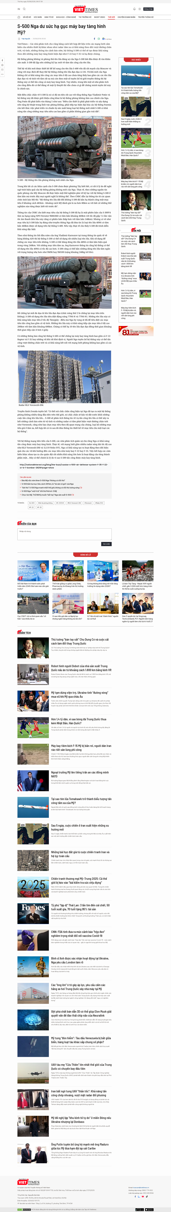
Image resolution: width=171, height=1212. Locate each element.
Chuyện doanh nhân (126, 17)
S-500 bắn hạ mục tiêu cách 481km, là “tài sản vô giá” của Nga (48, 484)
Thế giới (111, 17)
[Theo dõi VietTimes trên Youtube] (143, 1197)
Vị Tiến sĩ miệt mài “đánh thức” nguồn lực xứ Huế (102, 617)
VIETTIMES (85, 9)
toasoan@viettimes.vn (141, 1187)
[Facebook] (94, 39)
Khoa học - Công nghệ (66, 17)
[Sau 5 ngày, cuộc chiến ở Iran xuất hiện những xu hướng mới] (136, 107)
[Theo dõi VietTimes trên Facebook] (135, 1196)
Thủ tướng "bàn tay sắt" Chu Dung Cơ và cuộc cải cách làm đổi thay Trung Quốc (131, 217)
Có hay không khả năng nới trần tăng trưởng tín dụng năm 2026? (102, 585)
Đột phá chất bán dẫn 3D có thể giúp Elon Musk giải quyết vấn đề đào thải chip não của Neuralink (81, 1013)
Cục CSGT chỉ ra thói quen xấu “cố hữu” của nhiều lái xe (31, 617)
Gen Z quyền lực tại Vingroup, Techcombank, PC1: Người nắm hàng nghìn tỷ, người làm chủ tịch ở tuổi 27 (137, 619)
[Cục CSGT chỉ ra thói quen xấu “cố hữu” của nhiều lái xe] (33, 603)
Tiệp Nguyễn (25, 39)
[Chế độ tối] (139, 9)
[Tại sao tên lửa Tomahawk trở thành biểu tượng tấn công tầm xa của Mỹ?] (136, 75)
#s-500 (32, 503)
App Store (139, 1209)
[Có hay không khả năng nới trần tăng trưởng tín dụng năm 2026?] (103, 570)
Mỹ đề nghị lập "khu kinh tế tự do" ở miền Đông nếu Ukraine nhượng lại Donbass (81, 1119)
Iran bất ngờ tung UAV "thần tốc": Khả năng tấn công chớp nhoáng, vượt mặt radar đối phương (79, 1093)
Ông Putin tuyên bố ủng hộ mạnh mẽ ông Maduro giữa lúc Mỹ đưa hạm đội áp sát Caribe (80, 1146)
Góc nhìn (38, 17)
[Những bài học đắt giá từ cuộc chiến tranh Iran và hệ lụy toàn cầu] (33, 860)
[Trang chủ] (18, 17)
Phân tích (25, 632)
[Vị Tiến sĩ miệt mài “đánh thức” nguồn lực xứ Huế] (103, 603)
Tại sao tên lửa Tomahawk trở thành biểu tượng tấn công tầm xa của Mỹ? (132, 90)
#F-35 (39, 507)
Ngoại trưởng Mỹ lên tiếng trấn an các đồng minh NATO (80, 774)
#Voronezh (88, 503)
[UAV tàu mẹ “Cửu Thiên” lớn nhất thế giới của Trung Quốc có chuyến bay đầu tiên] (33, 1073)
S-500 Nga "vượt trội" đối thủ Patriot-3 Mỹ (39, 491)
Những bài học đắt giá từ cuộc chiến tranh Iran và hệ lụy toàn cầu (80, 854)
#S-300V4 (60, 503)
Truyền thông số (146, 17)
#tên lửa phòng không (45, 503)
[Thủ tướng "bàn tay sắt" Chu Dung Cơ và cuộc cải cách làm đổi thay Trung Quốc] (136, 200)
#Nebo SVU (99, 503)
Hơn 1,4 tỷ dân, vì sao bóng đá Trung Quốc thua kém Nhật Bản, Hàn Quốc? (132, 153)
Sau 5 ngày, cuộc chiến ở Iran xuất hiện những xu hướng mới (131, 121)
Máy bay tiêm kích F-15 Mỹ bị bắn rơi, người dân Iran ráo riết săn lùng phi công (132, 184)
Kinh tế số (49, 17)
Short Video (99, 17)
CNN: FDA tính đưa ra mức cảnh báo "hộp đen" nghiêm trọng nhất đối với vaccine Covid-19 (78, 933)
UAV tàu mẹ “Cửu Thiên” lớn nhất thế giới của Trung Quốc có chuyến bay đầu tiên (81, 1066)
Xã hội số (27, 17)
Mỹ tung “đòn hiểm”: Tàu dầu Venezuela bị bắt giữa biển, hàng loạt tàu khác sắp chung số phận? (81, 1040)
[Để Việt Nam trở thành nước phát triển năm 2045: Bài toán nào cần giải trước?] (33, 570)
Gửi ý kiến (106, 544)
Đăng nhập (148, 9)
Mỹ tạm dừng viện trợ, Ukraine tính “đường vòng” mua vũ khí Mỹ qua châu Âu (129, 278)
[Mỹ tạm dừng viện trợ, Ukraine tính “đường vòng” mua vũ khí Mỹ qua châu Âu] (145, 276)
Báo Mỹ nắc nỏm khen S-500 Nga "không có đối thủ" (43, 480)
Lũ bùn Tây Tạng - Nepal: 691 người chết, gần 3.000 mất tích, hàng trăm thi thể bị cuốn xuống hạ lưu (137, 586)
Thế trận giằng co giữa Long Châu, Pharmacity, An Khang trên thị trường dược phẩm (67, 586)
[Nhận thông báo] (134, 9)
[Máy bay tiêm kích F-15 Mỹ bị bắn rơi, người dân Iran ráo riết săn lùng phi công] (136, 169)
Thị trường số (85, 17)
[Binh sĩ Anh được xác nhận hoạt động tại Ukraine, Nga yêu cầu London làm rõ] (33, 966)
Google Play (149, 1209)
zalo (139, 1196)
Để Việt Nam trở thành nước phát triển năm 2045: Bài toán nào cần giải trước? (33, 586)
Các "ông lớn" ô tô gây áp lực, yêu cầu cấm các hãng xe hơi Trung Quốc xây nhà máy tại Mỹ (78, 987)
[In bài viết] (98, 38)
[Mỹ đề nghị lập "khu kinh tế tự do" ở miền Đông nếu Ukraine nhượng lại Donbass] (33, 1126)
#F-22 (31, 507)
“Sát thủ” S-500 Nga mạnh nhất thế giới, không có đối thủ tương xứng (51, 488)
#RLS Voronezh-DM (74, 503)
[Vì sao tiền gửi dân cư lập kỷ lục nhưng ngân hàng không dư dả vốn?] (68, 603)
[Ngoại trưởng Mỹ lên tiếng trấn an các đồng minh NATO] (33, 780)
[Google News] (107, 39)
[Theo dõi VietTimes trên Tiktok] (147, 1197)
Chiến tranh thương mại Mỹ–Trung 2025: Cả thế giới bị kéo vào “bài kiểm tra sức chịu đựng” (79, 880)
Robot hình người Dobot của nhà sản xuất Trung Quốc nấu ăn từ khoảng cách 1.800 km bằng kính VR (129, 259)
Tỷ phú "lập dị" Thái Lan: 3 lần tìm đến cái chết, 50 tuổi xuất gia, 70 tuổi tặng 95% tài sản (80, 907)
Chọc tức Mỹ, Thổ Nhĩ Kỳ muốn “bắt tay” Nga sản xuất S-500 (47, 495)
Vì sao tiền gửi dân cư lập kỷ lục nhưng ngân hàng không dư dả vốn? (67, 617)
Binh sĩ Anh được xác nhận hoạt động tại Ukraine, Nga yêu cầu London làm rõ (80, 960)
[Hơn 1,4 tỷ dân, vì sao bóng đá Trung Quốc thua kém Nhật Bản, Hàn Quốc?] (136, 138)
